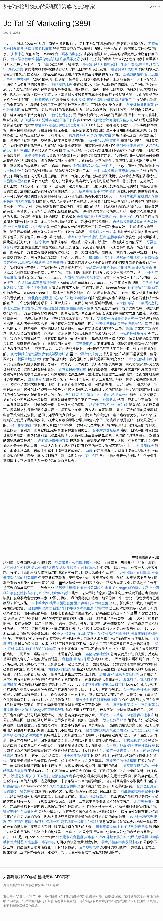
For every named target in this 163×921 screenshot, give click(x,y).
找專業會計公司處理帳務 (74, 562)
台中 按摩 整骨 (105, 191)
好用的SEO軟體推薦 (104, 140)
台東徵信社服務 (23, 59)
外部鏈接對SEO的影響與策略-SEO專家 (49, 6)
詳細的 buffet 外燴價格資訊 (49, 593)
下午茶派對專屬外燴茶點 (26, 822)
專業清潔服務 (92, 64)
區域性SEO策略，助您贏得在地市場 (116, 257)
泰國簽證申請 (80, 308)
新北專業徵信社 (108, 827)
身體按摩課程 (62, 84)
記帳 (73, 283)
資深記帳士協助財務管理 (79, 822)
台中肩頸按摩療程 (120, 705)
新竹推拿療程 (86, 699)
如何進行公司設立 (90, 588)
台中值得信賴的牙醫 (132, 323)
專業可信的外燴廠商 (83, 237)
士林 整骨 (78, 99)
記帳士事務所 (106, 323)
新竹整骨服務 (62, 115)
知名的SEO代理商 (124, 69)
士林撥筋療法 (143, 445)
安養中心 (18, 54)
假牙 (60, 633)
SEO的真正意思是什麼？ (41, 283)
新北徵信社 (22, 710)
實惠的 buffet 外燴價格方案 (90, 135)
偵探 (104, 633)
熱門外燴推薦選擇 (130, 145)
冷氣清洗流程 (65, 588)
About (155, 7)
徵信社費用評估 (114, 720)
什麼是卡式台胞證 (69, 837)
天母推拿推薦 (126, 196)
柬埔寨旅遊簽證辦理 (50, 125)
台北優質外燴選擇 (31, 262)
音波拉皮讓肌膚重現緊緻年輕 (103, 684)
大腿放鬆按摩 (70, 567)
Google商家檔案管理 (48, 710)
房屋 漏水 (106, 674)
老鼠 (66, 150)
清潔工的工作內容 (66, 120)
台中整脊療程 (56, 262)
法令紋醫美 (37, 227)
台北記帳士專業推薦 (40, 842)
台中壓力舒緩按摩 (107, 430)
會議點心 (105, 216)
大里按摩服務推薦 (39, 49)
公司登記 (21, 735)
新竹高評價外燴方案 (53, 440)
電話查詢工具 (125, 99)
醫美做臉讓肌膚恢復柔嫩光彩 (58, 59)
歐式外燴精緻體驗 (73, 298)
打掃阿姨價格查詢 (76, 755)
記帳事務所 (115, 237)
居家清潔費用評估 (136, 766)
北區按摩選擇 (138, 837)
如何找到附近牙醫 (62, 669)
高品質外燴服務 (98, 267)
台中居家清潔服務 (68, 54)
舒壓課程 (35, 379)
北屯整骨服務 (145, 801)
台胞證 (67, 659)
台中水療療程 (18, 227)
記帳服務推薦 (62, 776)
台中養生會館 (88, 455)
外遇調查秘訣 (84, 166)
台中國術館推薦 (86, 354)
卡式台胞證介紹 (135, 740)
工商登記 (44, 776)
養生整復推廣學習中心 (138, 791)
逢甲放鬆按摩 (89, 847)
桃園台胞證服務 (30, 359)
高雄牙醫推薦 (142, 267)
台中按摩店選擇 (47, 567)
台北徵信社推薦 (140, 359)
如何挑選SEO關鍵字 (36, 120)
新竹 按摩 (42, 242)
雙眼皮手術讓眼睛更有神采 (117, 318)
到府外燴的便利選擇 (19, 567)
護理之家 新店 (77, 125)
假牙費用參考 (86, 344)
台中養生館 (39, 603)
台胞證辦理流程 (15, 181)
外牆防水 (109, 399)
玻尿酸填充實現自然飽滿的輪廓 (45, 308)
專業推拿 (36, 735)
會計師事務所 (75, 394)
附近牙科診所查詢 (92, 796)
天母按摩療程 (82, 191)
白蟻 (89, 450)
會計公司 (102, 166)
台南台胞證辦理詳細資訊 (83, 277)
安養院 (121, 303)
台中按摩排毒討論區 (135, 572)
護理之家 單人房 (23, 776)
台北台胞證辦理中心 (43, 298)
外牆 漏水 (88, 567)
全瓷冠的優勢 (133, 74)
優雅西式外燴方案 (102, 232)
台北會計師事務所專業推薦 (73, 608)
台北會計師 (119, 405)
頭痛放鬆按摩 (107, 699)
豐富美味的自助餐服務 (91, 603)
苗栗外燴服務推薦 (140, 105)
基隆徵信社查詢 (98, 654)
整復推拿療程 (144, 745)
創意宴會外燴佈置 (72, 369)
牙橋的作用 (81, 659)
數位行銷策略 (121, 267)
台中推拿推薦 (104, 171)
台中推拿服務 (21, 425)
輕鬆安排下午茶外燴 (119, 64)
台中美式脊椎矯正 (137, 689)
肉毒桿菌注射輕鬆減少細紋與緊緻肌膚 (40, 354)
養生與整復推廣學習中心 (120, 842)
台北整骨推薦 (144, 705)
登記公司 (53, 822)
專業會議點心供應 (100, 99)
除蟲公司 (122, 394)
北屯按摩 (101, 608)
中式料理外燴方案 (134, 333)
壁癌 (103, 237)
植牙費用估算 (75, 633)
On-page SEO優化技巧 (130, 588)
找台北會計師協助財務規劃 (112, 120)
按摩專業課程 (45, 99)
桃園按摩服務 (25, 201)
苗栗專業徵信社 (127, 171)
